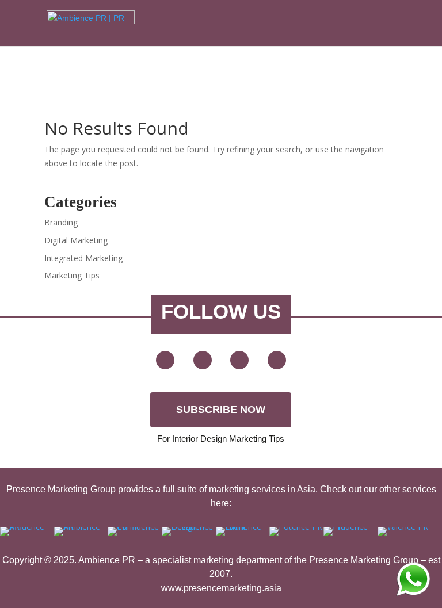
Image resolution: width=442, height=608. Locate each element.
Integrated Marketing (83, 258)
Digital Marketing (76, 240)
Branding (61, 222)
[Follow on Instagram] (277, 360)
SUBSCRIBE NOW (220, 409)
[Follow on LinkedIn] (239, 360)
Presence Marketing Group (363, 560)
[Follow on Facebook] (202, 360)
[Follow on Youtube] (165, 360)
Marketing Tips (72, 275)
